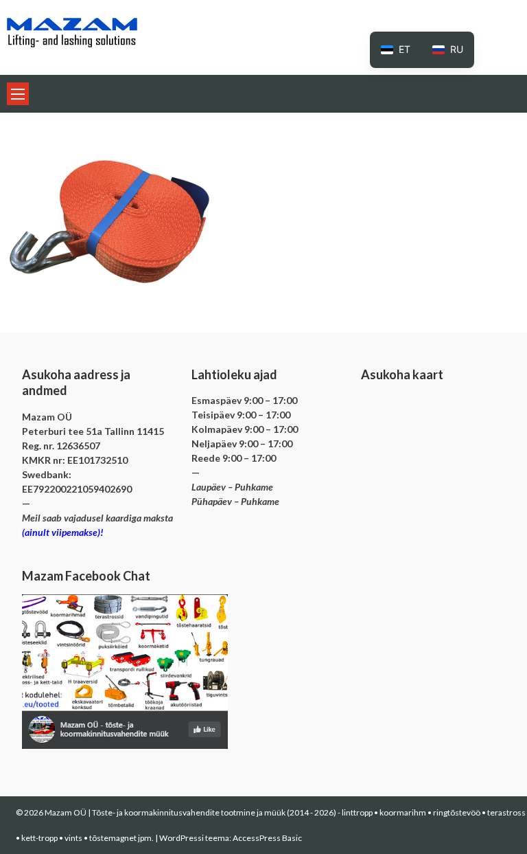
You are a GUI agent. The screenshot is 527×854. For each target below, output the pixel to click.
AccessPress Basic (267, 838)
